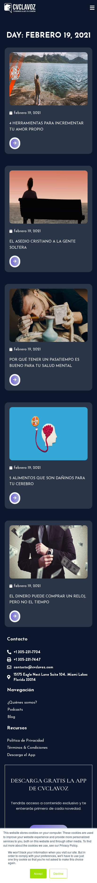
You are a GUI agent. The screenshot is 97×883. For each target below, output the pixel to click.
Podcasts (15, 710)
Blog (11, 717)
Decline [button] (58, 873)
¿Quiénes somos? (22, 703)
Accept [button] (38, 873)
